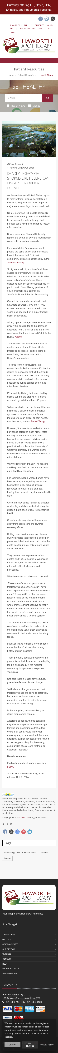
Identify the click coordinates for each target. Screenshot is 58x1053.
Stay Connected (10, 944)
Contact (6, 959)
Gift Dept (7, 939)
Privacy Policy (9, 973)
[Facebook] (40, 19)
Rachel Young (37, 421)
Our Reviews (8, 949)
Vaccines (6, 954)
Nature (18, 336)
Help (25, 25)
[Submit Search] (47, 98)
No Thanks (30, 1044)
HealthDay (24, 817)
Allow (12, 1044)
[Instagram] (46, 19)
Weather (44, 852)
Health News (18, 105)
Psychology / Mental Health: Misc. (20, 852)
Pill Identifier (37, 25)
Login (12, 32)
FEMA (10, 766)
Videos (36, 105)
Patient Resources (27, 75)
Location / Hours (26, 28)
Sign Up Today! (45, 28)
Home (11, 75)
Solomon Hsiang (15, 262)
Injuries (7, 858)
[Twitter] (53, 19)
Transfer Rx (8, 934)
